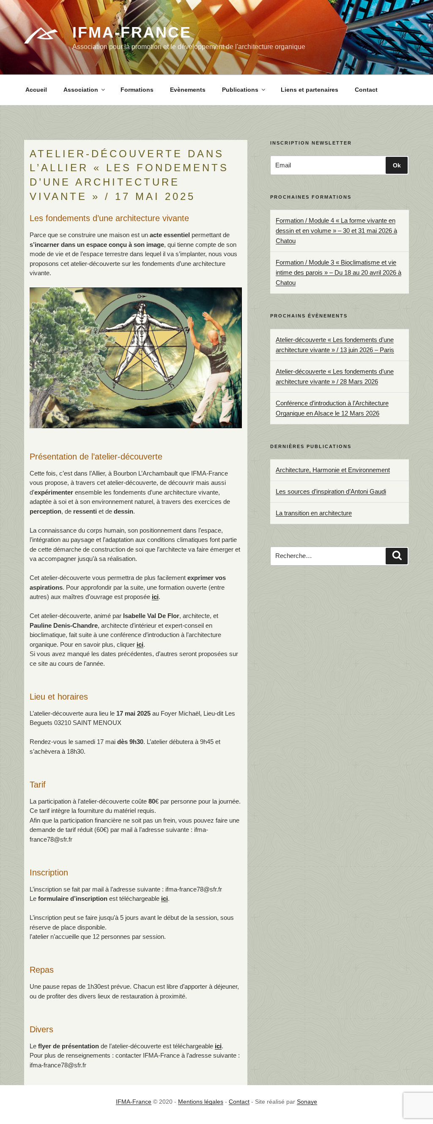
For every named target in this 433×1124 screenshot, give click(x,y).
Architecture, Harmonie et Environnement (333, 469)
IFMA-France (132, 32)
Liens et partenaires (309, 89)
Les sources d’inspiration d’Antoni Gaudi (331, 491)
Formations (137, 89)
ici (155, 596)
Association (80, 89)
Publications (240, 89)
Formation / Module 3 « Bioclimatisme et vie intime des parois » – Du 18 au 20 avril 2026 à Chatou (338, 272)
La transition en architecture (314, 513)
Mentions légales (200, 1101)
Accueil (36, 89)
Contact (366, 89)
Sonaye (307, 1101)
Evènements (188, 89)
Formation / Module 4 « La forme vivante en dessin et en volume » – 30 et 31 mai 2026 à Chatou (336, 230)
